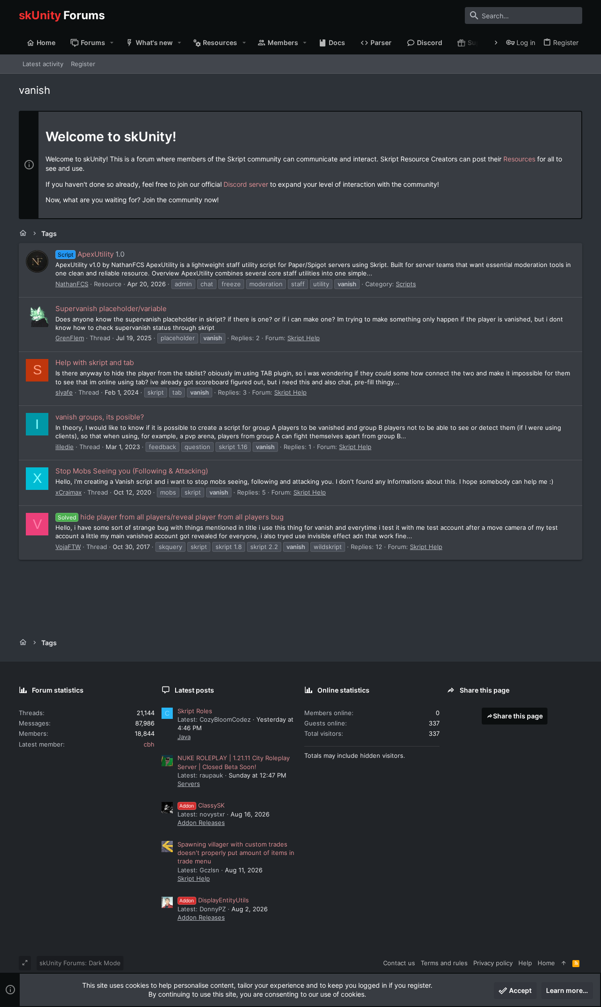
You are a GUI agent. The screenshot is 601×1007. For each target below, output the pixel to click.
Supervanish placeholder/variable (111, 308)
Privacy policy (493, 963)
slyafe (64, 392)
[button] (112, 42)
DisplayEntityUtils (214, 900)
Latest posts (194, 690)
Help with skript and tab (94, 362)
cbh (149, 744)
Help (525, 963)
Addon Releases (201, 822)
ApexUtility (86, 254)
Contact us (399, 963)
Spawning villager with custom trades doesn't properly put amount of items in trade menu (235, 852)
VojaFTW (68, 546)
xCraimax (68, 492)
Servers (188, 783)
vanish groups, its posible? (99, 416)
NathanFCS (71, 284)
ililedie (64, 446)
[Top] (564, 963)
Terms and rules (444, 963)
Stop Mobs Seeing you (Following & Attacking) (131, 470)
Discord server (245, 184)
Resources (519, 159)
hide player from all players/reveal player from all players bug (171, 516)
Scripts (406, 284)
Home (546, 963)
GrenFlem (69, 338)
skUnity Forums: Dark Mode (80, 963)
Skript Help (303, 338)
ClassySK (201, 805)
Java (184, 736)
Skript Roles (194, 711)
